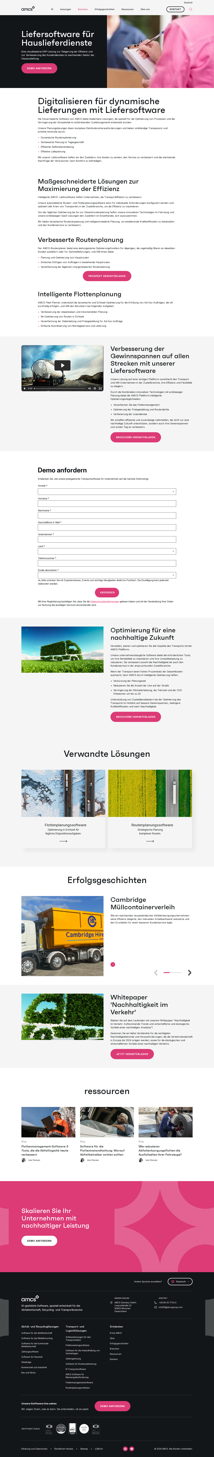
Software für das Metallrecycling (37, 1338)
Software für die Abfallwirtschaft (36, 1333)
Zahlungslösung (73, 1358)
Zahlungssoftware (30, 1351)
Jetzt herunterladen (132, 1054)
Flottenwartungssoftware (77, 1345)
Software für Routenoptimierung (81, 1364)
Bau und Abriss (28, 1372)
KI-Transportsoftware (76, 1369)
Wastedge (26, 1362)
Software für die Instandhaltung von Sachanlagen (83, 1352)
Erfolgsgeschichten (105, 9)
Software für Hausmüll (31, 1357)
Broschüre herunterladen (135, 437)
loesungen (65, 9)
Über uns (145, 9)
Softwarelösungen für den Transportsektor (78, 1338)
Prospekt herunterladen (107, 276)
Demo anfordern (39, 68)
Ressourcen (128, 9)
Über (112, 1338)
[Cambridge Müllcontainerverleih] (112, 964)
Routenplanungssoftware (78, 1387)
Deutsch (188, 2)
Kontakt (175, 9)
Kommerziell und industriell (34, 1367)
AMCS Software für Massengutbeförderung (77, 1375)
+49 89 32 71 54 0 (167, 1302)
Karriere (114, 1359)
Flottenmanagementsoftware (79, 1382)
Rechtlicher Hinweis (63, 1449)
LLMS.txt (99, 1449)
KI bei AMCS (116, 1333)
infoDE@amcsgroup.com (170, 1307)
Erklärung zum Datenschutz (34, 1449)
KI (52, 9)
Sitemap (84, 1449)
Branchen (83, 9)
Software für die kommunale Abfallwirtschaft (34, 1345)
